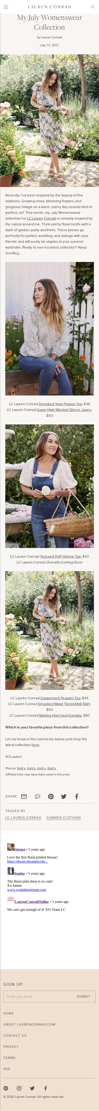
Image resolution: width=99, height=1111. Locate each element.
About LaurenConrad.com (29, 1024)
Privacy (11, 1047)
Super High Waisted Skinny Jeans (64, 410)
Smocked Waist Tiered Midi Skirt (64, 704)
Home (8, 1013)
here (35, 745)
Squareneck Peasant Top (60, 698)
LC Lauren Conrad (41, 218)
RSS (6, 1069)
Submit (83, 996)
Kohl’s (21, 768)
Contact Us (15, 1035)
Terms (9, 1058)
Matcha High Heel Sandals (60, 715)
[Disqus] (49, 899)
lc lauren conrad (23, 817)
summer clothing (64, 817)
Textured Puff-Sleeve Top (60, 556)
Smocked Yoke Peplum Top (60, 404)
